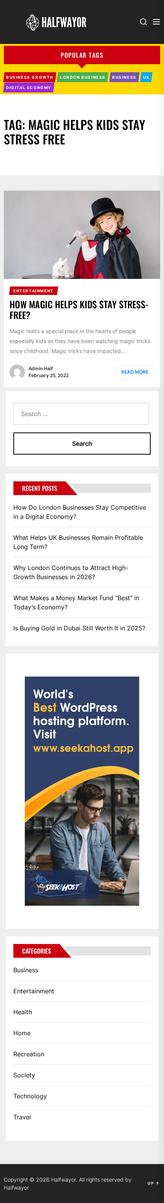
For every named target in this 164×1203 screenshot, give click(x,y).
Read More (134, 372)
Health (22, 1012)
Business (25, 970)
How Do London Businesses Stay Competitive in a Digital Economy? (79, 512)
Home (22, 1033)
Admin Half (41, 368)
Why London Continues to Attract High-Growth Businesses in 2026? (70, 572)
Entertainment (33, 991)
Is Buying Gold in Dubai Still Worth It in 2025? (79, 628)
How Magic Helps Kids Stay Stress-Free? (79, 309)
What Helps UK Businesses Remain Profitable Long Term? (78, 542)
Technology (30, 1096)
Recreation (28, 1054)
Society (24, 1075)
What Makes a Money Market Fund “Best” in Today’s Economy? (76, 602)
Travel (22, 1117)
